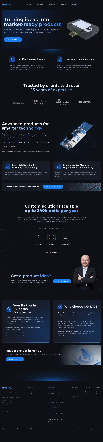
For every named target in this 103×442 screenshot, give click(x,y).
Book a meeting (12, 39)
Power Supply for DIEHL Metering (55, 408)
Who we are (87, 392)
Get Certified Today (15, 334)
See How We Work (51, 252)
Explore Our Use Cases (53, 186)
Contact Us (98, 392)
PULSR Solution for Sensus (55, 398)
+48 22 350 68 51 (9, 400)
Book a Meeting (61, 281)
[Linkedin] (3, 412)
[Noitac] (13, 388)
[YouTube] (7, 412)
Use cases (40, 4)
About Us (63, 4)
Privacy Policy (78, 429)
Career (87, 398)
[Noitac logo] (12, 4)
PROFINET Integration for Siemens (55, 414)
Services (29, 4)
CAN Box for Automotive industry (55, 420)
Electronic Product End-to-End (35, 392)
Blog (73, 392)
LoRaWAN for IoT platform (55, 402)
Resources (52, 4)
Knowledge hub (75, 397)
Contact (74, 4)
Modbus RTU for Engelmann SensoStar (56, 392)
